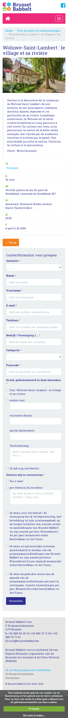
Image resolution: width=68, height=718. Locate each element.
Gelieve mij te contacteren (25, 475)
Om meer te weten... (34, 715)
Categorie (13, 350)
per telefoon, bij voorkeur (26, 487)
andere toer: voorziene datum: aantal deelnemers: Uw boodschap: (22, 423)
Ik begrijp (34, 708)
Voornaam (14, 290)
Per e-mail (16, 481)
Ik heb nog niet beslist (24, 468)
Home (9, 30)
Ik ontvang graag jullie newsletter (28, 670)
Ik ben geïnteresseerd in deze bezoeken (33, 381)
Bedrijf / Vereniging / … (23, 335)
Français (12, 168)
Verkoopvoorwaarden (19, 674)
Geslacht (13, 260)
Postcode (13, 365)
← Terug (10, 242)
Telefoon (13, 320)
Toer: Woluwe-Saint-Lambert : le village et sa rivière (35, 391)
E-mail (11, 305)
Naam (11, 275)
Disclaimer (12, 678)
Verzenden (16, 601)
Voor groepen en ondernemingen (39, 30)
